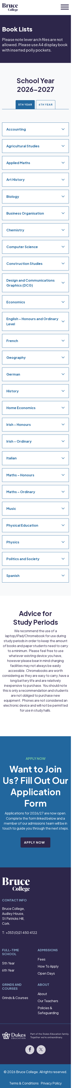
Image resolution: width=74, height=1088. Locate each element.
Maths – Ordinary (20, 492)
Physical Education (22, 525)
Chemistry (15, 230)
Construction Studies (24, 263)
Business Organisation (25, 213)
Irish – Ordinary (19, 441)
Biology (12, 196)
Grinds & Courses (15, 998)
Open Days (46, 973)
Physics (12, 542)
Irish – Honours (18, 424)
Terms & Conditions (24, 1083)
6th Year (8, 970)
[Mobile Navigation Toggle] (65, 7)
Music (11, 508)
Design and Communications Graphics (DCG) (30, 282)
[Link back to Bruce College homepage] (10, 7)
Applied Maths (18, 163)
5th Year (8, 963)
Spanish (13, 575)
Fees (41, 959)
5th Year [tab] (25, 104)
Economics (15, 302)
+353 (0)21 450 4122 (21, 932)
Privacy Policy (51, 1083)
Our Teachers (48, 1001)
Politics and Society (22, 559)
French (12, 341)
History (12, 391)
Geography (16, 357)
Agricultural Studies (22, 146)
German (13, 374)
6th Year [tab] (46, 104)
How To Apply (48, 966)
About (42, 994)
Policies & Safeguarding (48, 1010)
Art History (15, 180)
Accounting (16, 129)
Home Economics (21, 408)
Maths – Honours (20, 475)
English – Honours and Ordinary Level (32, 321)
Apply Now (34, 842)
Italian (11, 458)
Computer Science (22, 247)
